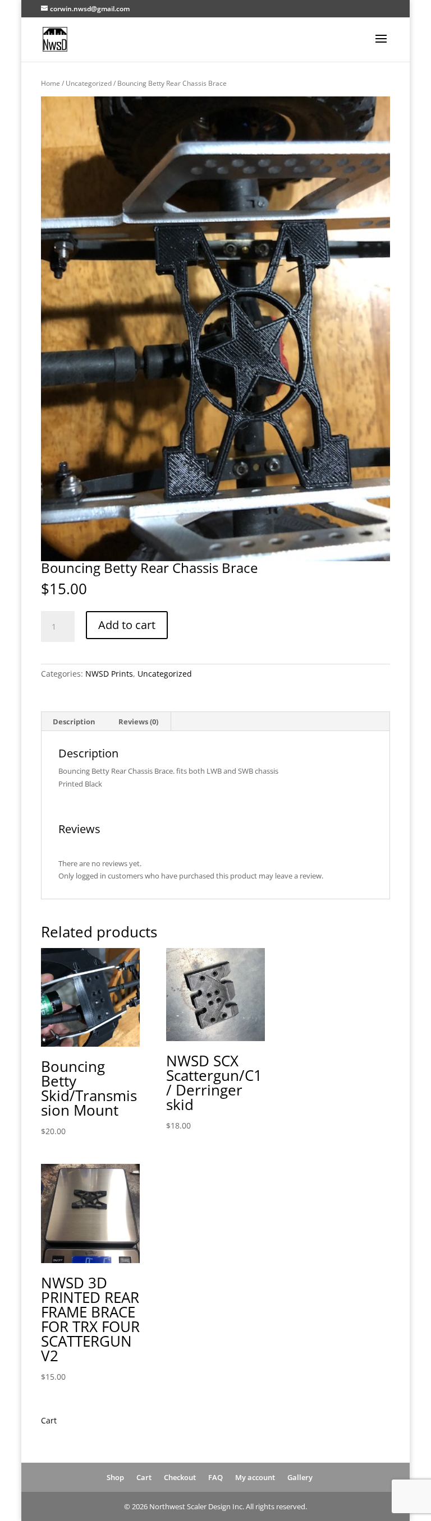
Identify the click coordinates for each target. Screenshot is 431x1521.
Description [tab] (74, 721)
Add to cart (126, 624)
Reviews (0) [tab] (138, 721)
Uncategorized (89, 83)
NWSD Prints (109, 673)
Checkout (180, 1477)
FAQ (215, 1477)
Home (50, 83)
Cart (144, 1477)
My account (255, 1477)
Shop (115, 1477)
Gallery (300, 1477)
